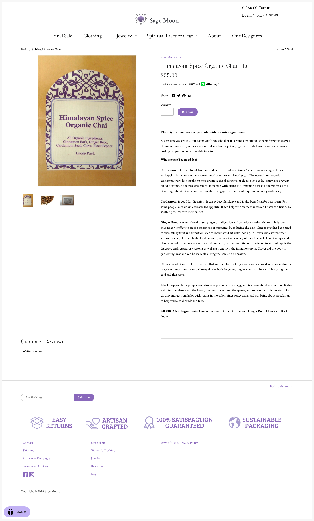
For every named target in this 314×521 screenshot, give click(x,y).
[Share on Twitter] (178, 95)
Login (247, 15)
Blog (93, 474)
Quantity (166, 105)
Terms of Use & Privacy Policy (178, 443)
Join (258, 15)
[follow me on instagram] (31, 474)
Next (290, 49)
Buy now (187, 112)
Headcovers (98, 466)
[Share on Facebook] (173, 95)
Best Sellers (98, 443)
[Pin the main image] (184, 95)
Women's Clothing (103, 450)
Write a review (32, 351)
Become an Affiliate (35, 466)
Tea (180, 57)
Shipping (28, 450)
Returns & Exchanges (36, 458)
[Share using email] (189, 95)
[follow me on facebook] (25, 474)
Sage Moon (168, 57)
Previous (278, 49)
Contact (28, 443)
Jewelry (96, 458)
